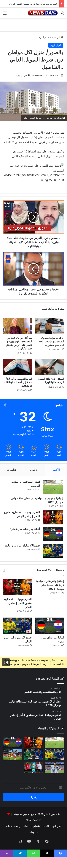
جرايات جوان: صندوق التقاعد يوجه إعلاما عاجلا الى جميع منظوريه (51, 341)
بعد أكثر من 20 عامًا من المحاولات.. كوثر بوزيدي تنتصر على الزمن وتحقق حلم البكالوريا (19, 343)
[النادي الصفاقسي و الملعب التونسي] (53, 487)
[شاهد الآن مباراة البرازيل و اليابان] (53, 551)
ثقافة (25, 826)
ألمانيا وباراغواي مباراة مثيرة (25, 529)
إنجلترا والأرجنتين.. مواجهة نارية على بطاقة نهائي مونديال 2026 (50, 585)
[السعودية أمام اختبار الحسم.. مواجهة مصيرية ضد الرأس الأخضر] (33, 754)
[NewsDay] (43, 12)
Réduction (55, 75)
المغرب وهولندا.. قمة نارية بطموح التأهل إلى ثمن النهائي (22, 514)
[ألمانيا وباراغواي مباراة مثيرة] (53, 534)
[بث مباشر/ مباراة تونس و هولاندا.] (12, 754)
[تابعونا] (6, 662)
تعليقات (11, 469)
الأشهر (56, 469)
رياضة (17, 826)
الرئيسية (56, 37)
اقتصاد (45, 826)
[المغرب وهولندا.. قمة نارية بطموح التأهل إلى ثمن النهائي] (53, 517)
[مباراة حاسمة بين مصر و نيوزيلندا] (33, 767)
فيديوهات (33, 831)
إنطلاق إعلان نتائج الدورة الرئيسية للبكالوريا (51, 380)
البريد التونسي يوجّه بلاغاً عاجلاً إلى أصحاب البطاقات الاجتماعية (18, 382)
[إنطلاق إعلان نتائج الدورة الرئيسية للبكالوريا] (49, 367)
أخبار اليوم (44, 37)
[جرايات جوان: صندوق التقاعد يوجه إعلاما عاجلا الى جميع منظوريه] (49, 326)
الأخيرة (34, 469)
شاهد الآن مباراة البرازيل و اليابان (22, 545)
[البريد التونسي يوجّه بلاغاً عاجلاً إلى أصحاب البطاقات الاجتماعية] (17, 367)
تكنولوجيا (35, 826)
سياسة (8, 826)
